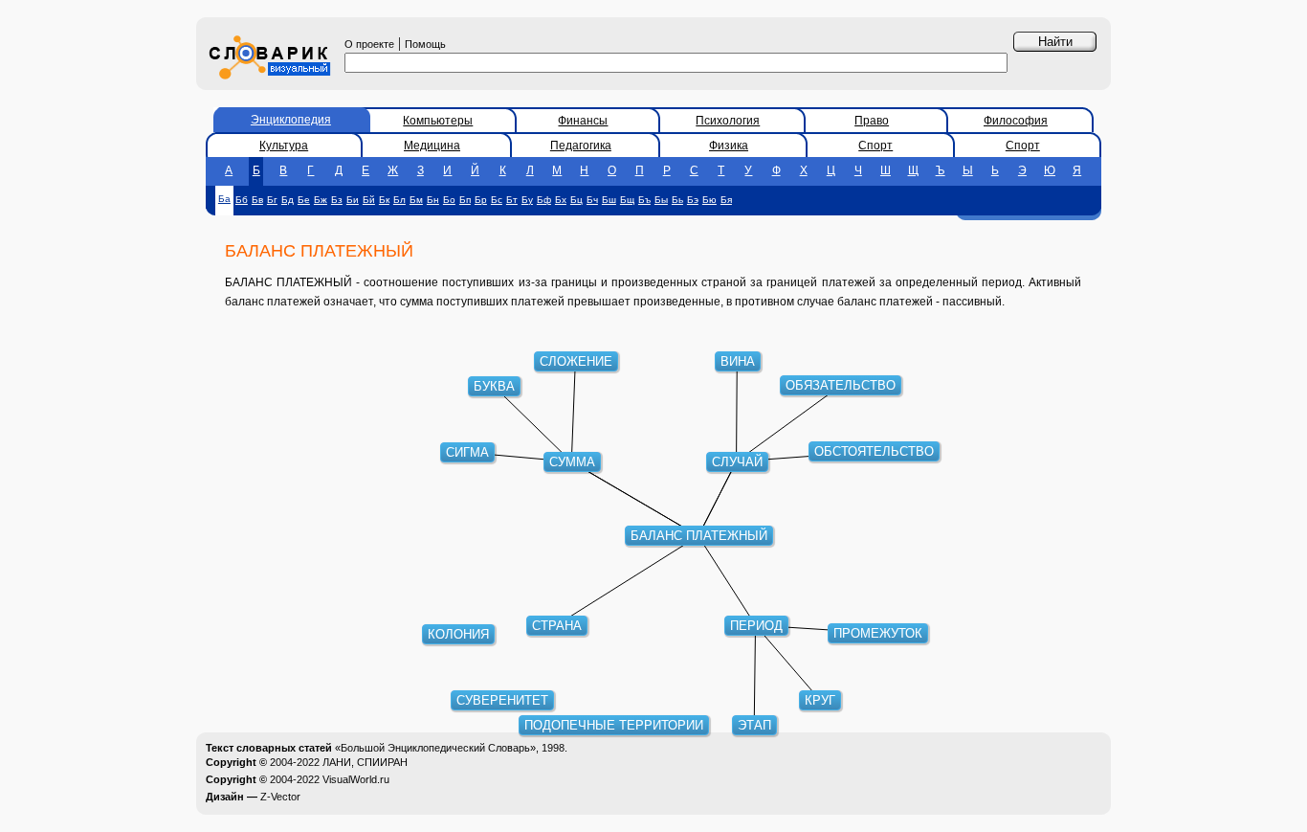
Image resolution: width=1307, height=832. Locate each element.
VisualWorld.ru (355, 779)
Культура (283, 145)
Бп (465, 199)
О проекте (369, 44)
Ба (224, 198)
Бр (481, 199)
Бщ (627, 199)
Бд (287, 199)
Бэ (692, 199)
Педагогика (580, 145)
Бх (560, 199)
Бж (320, 199)
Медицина (432, 145)
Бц (576, 199)
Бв (257, 199)
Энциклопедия (291, 119)
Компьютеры (438, 120)
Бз (337, 199)
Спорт (875, 145)
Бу (527, 199)
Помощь (425, 44)
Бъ (644, 199)
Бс (496, 199)
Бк (384, 199)
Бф (544, 199)
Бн (433, 199)
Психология (728, 120)
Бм (416, 199)
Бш (609, 199)
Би (352, 199)
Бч (592, 199)
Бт (512, 199)
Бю (709, 199)
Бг (272, 199)
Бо (449, 199)
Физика (728, 145)
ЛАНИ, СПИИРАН (365, 762)
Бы (661, 199)
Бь (677, 199)
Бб (241, 199)
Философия (1016, 120)
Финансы (583, 120)
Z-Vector (280, 796)
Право (871, 120)
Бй (369, 199)
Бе (304, 199)
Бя (726, 199)
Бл (399, 199)
